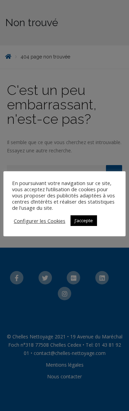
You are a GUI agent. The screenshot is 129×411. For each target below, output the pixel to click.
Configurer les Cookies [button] (39, 221)
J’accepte (84, 220)
